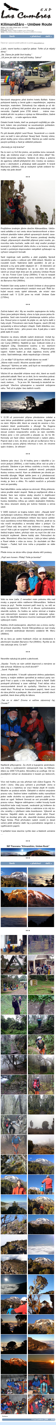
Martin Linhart (9, 29)
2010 (6, 32)
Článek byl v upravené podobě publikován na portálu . (23, 43)
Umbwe (39, 32)
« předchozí (35, 36)
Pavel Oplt (30, 30)
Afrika (11, 32)
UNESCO (33, 32)
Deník (12, 36)
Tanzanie (26, 32)
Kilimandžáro (18, 32)
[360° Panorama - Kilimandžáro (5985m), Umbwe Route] (28, 855)
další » (49, 36)
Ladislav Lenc (22, 30)
